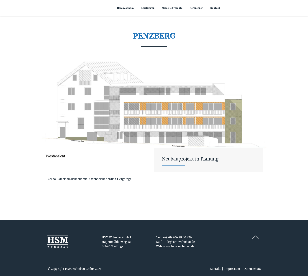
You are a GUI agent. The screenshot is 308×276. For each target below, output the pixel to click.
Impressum (232, 268)
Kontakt (215, 268)
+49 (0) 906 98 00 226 (177, 237)
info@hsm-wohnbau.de (179, 242)
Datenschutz (252, 268)
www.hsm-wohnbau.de (178, 246)
